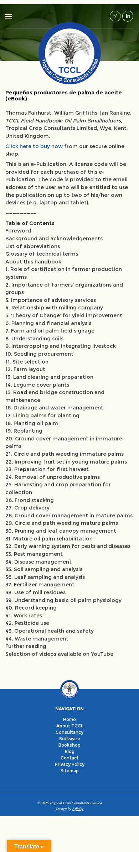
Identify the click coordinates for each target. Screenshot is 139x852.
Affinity (77, 808)
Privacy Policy (69, 764)
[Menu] (8, 16)
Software (69, 738)
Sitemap (70, 770)
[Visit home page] (69, 53)
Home (69, 719)
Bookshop (69, 745)
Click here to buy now (34, 146)
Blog (69, 751)
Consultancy (69, 732)
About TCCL (69, 725)
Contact (70, 757)
